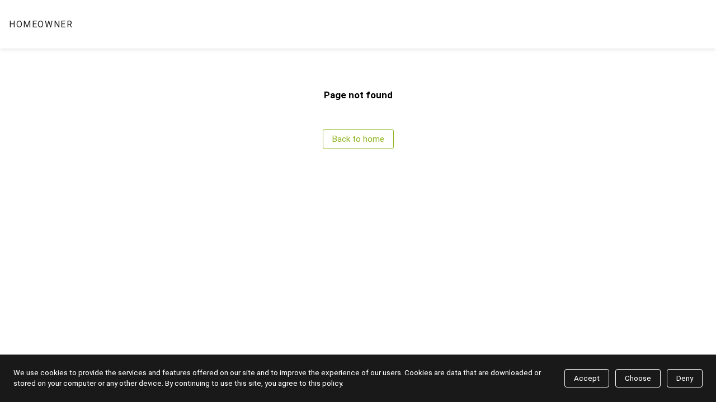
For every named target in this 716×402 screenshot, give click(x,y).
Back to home (358, 139)
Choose (638, 378)
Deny (684, 378)
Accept (587, 378)
